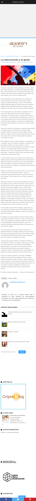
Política (17, 56)
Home (2, 56)
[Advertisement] (18, 19)
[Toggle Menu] (2, 2)
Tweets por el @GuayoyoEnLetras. (10, 432)
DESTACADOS (10, 56)
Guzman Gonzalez (7, 62)
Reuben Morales (16, 417)
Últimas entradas (13, 278)
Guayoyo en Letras (18, 2)
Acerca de (4, 278)
